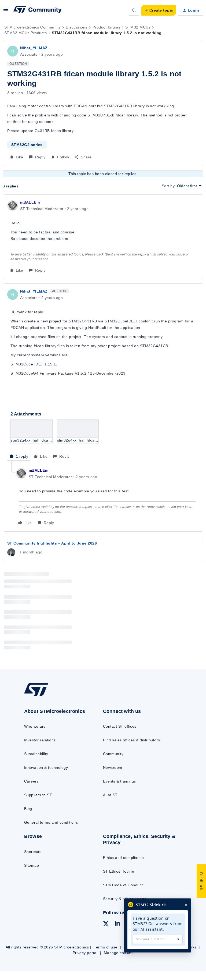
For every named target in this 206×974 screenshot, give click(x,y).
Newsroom (112, 767)
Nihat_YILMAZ (34, 48)
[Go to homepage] (40, 695)
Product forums (106, 27)
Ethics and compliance (123, 857)
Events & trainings (119, 781)
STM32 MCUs (137, 27)
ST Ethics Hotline (118, 871)
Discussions (76, 27)
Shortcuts (32, 851)
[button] (6, 11)
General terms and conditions (51, 822)
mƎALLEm (30, 202)
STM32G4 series (27, 145)
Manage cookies (119, 953)
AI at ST (110, 795)
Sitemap (31, 865)
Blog (28, 808)
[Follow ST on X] (106, 924)
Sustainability (36, 754)
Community (113, 754)
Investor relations (40, 740)
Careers (31, 781)
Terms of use (105, 947)
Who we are (35, 726)
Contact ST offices (120, 726)
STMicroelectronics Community (32, 27)
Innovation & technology (46, 767)
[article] (103, 237)
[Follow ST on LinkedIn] (117, 924)
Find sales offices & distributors (131, 740)
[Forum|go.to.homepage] (37, 10)
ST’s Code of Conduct (123, 885)
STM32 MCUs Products (25, 33)
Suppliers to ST (38, 795)
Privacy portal (85, 953)
